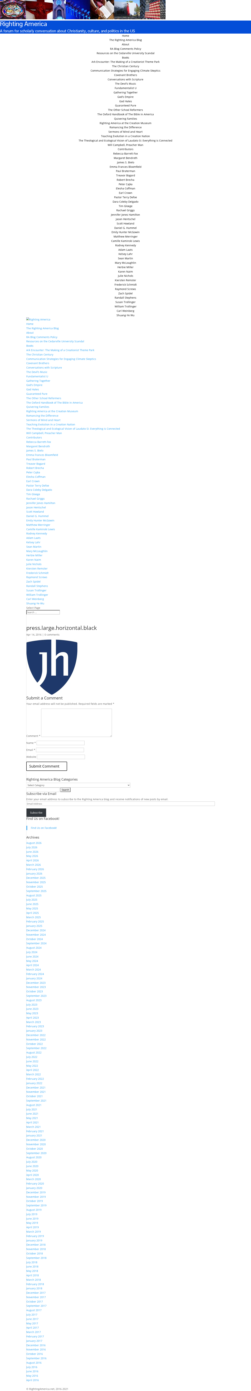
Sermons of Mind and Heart (125, 131)
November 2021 (36, 1091)
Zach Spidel (125, 293)
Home (125, 35)
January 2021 (34, 1135)
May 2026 (32, 856)
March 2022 (33, 1074)
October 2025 (34, 886)
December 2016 (36, 1345)
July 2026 (31, 847)
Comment (33, 736)
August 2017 (34, 1310)
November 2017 (36, 1297)
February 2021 (35, 1131)
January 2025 (34, 926)
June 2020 (32, 1166)
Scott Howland (125, 223)
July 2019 (31, 1214)
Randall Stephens (125, 297)
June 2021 (32, 1113)
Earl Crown (125, 193)
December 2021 (36, 1087)
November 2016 (36, 1349)
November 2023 (36, 987)
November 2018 (36, 1249)
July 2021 (31, 1109)
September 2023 (36, 996)
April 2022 (32, 1070)
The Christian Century (125, 66)
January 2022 (34, 1083)
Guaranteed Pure (125, 105)
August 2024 (34, 947)
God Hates (125, 101)
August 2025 (34, 895)
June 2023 (32, 1009)
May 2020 (32, 1170)
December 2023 (36, 982)
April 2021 (32, 1122)
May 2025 (32, 908)
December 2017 (36, 1292)
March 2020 (33, 1179)
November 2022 (36, 1039)
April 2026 (32, 860)
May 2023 (32, 1013)
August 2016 (34, 1362)
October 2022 (34, 1044)
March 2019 (33, 1231)
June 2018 (32, 1266)
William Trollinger (126, 306)
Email (30, 750)
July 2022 (31, 1057)
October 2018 (34, 1253)
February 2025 (35, 921)
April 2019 (32, 1227)
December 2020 (36, 1140)
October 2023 (34, 991)
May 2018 (32, 1271)
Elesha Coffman (125, 188)
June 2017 (32, 1319)
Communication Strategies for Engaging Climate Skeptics (125, 70)
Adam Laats (125, 249)
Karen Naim (125, 271)
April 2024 (32, 965)
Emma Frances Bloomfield (125, 166)
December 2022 (36, 1035)
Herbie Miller (125, 267)
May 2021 (32, 1118)
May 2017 (32, 1323)
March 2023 (33, 1022)
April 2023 (32, 1017)
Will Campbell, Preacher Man (125, 145)
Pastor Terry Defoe (125, 197)
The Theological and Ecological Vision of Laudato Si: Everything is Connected (125, 140)
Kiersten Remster (125, 280)
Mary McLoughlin (125, 262)
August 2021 (34, 1105)
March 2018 (33, 1279)
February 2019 (35, 1236)
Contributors (125, 149)
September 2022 (36, 1048)
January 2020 (34, 1188)
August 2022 (34, 1052)
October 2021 (34, 1096)
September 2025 (36, 891)
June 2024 (32, 956)
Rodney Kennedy (125, 245)
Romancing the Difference (126, 127)
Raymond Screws (125, 289)
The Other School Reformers (125, 110)
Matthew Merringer (126, 236)
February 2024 (35, 974)
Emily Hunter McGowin (126, 232)
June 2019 (32, 1218)
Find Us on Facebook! (42, 818)
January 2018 (34, 1288)
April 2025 (32, 913)
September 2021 (36, 1100)
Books (125, 57)
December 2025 (36, 877)
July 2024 (31, 952)
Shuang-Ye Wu (125, 315)
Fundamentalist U (126, 88)
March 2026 (33, 864)
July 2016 (31, 1367)
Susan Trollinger (125, 302)
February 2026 (35, 869)
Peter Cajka (125, 184)
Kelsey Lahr (126, 254)
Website (31, 757)
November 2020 (36, 1144)
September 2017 (36, 1305)
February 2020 (35, 1183)
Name (31, 743)
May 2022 (32, 1065)
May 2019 (32, 1223)
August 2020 (34, 1157)
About (125, 44)
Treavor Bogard (125, 175)
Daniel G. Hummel (125, 228)
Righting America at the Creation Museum (125, 123)
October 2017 (34, 1301)
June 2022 (32, 1061)
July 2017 (31, 1314)
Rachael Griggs (125, 210)
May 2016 (32, 1375)
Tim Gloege (125, 206)
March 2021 (33, 1127)
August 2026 (34, 843)
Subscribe (36, 812)
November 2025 (36, 882)
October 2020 (34, 1148)
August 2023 (34, 1000)
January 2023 (34, 1030)
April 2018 (32, 1275)
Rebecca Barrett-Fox (125, 153)
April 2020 (32, 1175)
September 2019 (36, 1205)
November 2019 (36, 1196)
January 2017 (34, 1341)
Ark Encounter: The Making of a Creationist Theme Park (125, 62)
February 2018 (35, 1284)
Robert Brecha (125, 180)
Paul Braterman (125, 171)
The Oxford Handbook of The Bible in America (125, 114)
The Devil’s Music (125, 83)
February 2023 (35, 1026)
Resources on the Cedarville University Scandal (126, 53)
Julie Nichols (125, 276)
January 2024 (34, 978)
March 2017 (33, 1332)
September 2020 (36, 1153)
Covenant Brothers (125, 75)
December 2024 (36, 930)
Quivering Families (125, 118)
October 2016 (34, 1354)
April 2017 (32, 1327)
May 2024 (32, 961)
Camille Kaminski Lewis (125, 241)
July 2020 (31, 1161)
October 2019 (34, 1201)
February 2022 (35, 1078)
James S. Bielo (125, 162)
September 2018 (36, 1258)
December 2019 (36, 1192)
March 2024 (33, 969)
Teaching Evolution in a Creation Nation (125, 136)
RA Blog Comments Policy (125, 48)
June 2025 (32, 904)
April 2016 (32, 1380)
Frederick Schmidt (125, 284)
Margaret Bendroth (125, 158)
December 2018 (36, 1244)
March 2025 (33, 917)
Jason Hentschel (125, 219)
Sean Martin (125, 258)
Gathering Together (126, 92)
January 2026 (34, 873)
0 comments (52, 634)
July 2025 (31, 899)
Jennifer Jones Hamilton (125, 214)
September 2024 (36, 943)
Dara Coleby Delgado (125, 201)
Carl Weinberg (125, 311)
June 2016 (32, 1371)
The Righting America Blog (125, 40)
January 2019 (34, 1240)
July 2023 (31, 1004)
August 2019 (34, 1210)
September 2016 (36, 1358)
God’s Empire (125, 97)
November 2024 (36, 934)
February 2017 (35, 1336)
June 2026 (32, 851)
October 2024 (34, 939)
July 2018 (31, 1262)
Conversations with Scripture (125, 79)
